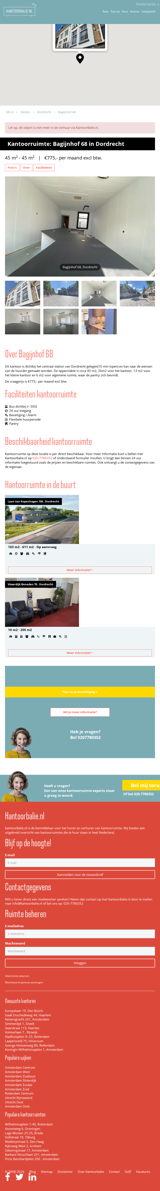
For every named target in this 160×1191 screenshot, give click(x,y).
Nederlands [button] (146, 4)
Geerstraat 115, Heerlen (22, 1028)
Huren (125, 11)
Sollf (128, 1172)
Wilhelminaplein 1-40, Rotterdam (29, 1124)
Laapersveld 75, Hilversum (24, 1041)
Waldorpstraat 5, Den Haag (24, 1142)
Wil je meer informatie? (80, 712)
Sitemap (46, 1172)
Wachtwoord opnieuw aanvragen (24, 982)
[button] (80, 59)
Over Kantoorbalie (91, 1172)
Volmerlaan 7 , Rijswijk (21, 1032)
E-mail (10, 855)
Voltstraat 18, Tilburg (20, 1137)
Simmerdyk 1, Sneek (19, 1024)
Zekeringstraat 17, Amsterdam (27, 1150)
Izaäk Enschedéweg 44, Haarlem (28, 1015)
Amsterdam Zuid (17, 1089)
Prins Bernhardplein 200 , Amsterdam (32, 1159)
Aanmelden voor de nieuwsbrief (80, 874)
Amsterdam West (17, 1072)
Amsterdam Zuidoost (20, 1076)
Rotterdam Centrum (19, 1093)
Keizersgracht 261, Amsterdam (27, 1019)
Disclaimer (65, 1172)
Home (106, 11)
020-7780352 (42, 458)
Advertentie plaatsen (17, 976)
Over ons (115, 11)
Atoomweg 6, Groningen (22, 1129)
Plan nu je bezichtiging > (80, 692)
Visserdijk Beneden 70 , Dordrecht (30, 584)
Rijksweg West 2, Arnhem (23, 1146)
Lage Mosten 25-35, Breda (24, 1133)
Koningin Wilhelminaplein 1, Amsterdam (34, 1050)
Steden (25, 112)
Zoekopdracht (148, 11)
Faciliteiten (44, 167)
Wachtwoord (15, 943)
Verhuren (134, 11)
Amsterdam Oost (17, 1106)
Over (26, 167)
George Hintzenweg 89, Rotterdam (30, 1045)
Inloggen (80, 963)
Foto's (12, 167)
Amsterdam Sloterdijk (20, 1080)
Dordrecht (44, 112)
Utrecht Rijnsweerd (18, 1098)
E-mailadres (14, 926)
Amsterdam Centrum (20, 1068)
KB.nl (10, 112)
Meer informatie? (79, 570)
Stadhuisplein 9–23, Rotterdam (27, 1037)
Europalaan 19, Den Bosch (24, 1011)
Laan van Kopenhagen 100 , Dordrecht (33, 501)
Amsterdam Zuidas (18, 1085)
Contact (114, 1172)
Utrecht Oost (14, 1102)
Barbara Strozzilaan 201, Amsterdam (31, 1155)
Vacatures (143, 1172)
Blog (32, 1172)
